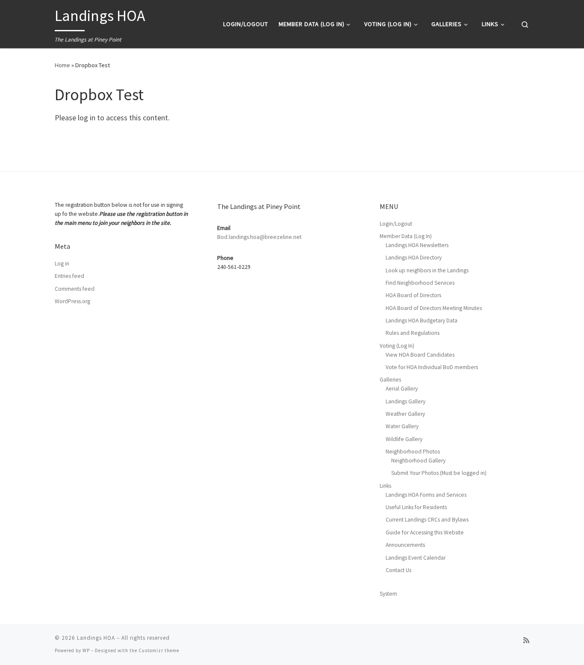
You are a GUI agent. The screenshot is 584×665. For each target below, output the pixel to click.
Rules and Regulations (412, 333)
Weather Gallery (405, 413)
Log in (62, 263)
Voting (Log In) (397, 345)
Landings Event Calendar (415, 557)
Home (62, 65)
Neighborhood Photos (413, 451)
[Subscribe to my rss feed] (526, 640)
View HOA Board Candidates (420, 354)
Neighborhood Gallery (418, 460)
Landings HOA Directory (414, 257)
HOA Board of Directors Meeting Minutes (434, 308)
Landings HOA (96, 637)
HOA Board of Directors (413, 295)
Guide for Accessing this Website (425, 532)
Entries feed (69, 276)
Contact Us (398, 570)
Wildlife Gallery (404, 439)
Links (385, 485)
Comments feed (74, 288)
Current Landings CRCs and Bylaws (427, 519)
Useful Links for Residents (416, 507)
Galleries (390, 379)
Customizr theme (159, 650)
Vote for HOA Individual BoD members (432, 367)
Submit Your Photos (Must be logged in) (439, 473)
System (388, 593)
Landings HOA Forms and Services (426, 494)
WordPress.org (72, 301)
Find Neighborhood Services (420, 282)
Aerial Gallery (402, 388)
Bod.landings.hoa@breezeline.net (259, 237)
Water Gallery (402, 426)
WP (86, 650)
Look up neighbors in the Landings (427, 270)
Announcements (405, 545)
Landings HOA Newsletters (417, 245)
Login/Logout (396, 223)
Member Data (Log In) (406, 236)
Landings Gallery (405, 401)
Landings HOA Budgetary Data (421, 320)
